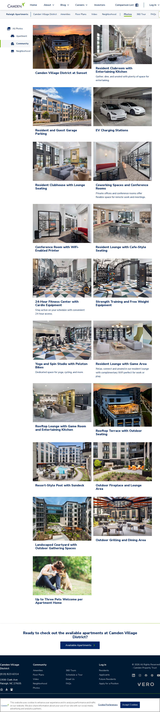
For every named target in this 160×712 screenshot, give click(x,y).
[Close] (155, 704)
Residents (104, 670)
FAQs (153, 14)
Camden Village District (45, 14)
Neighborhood (109, 14)
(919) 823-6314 (9, 674)
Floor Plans (80, 14)
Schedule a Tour (74, 674)
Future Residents (107, 679)
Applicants (104, 674)
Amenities (65, 14)
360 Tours (71, 670)
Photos (128, 14)
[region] (80, 705)
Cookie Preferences (108, 704)
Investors (99, 5)
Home (33, 5)
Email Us (70, 679)
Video (94, 14)
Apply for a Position (109, 683)
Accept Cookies (130, 704)
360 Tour (141, 14)
